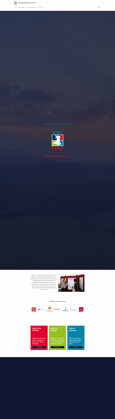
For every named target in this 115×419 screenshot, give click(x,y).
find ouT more (76, 347)
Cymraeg (98, 7)
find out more (57, 347)
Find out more (39, 347)
